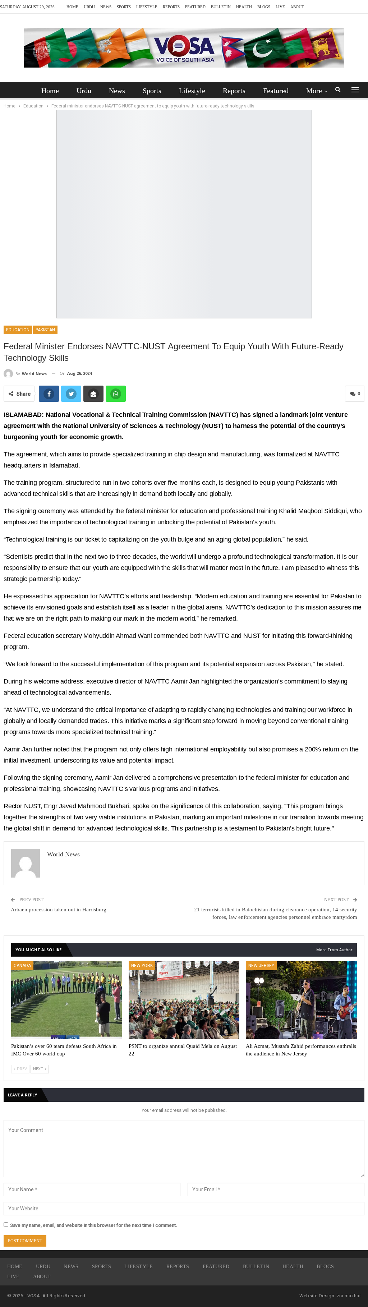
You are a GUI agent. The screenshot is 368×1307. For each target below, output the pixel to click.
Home (72, 7)
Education (17, 329)
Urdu (89, 7)
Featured (195, 7)
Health (244, 7)
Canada (22, 965)
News (105, 7)
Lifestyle (146, 7)
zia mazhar (349, 1295)
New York (142, 965)
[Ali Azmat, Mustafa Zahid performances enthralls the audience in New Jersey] (301, 1000)
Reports (171, 7)
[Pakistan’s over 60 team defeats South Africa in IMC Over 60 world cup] (66, 1000)
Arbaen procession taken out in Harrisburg (58, 909)
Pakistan (45, 329)
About (297, 7)
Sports (124, 7)
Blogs (263, 7)
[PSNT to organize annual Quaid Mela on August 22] (184, 1000)
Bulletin (221, 7)
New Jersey (261, 965)
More (314, 91)
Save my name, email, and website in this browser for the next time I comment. (93, 1225)
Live (280, 7)
